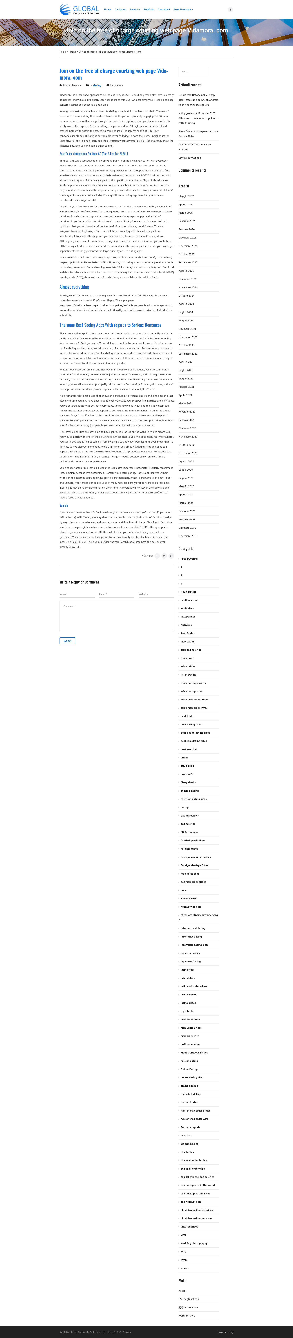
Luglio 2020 (186, 469)
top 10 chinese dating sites (197, 1177)
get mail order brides (193, 882)
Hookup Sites (189, 898)
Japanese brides (190, 953)
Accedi (182, 1290)
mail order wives (191, 1044)
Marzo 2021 (186, 403)
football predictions (193, 840)
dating (72, 51)
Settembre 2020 (188, 453)
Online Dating (189, 1069)
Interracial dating (191, 936)
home (184, 890)
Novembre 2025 (188, 246)
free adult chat (190, 873)
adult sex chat (189, 600)
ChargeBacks (188, 782)
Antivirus (186, 625)
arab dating (188, 641)
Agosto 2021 (186, 362)
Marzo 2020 (186, 503)
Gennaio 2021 (187, 420)
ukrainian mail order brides (197, 1210)
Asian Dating (188, 674)
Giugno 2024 (186, 320)
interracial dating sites (194, 945)
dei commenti (189, 1307)
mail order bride (190, 1019)
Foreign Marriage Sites (194, 865)
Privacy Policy (225, 1332)
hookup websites (191, 906)
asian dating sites (191, 691)
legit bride (187, 1011)
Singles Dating (190, 1143)
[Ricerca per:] (193, 71)
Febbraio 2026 (187, 221)
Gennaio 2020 (187, 519)
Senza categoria (190, 1127)
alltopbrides (188, 616)
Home (63, 51)
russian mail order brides (195, 1110)
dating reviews (190, 815)
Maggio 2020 (186, 486)
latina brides (188, 1003)
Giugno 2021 (186, 378)
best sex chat (189, 749)
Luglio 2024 (186, 312)
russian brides (189, 1102)
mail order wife (190, 1036)
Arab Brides (188, 633)
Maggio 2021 (186, 386)
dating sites (188, 824)
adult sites (187, 608)
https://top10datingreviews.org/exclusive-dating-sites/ (91, 305)
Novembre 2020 (188, 436)
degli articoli (189, 1299)
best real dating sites (194, 741)
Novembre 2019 (188, 536)
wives (184, 1259)
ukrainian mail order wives (196, 1218)
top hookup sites (191, 1201)
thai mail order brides (194, 1160)
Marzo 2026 (186, 212)
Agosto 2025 (186, 270)
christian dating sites (194, 799)
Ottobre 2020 (187, 445)
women (185, 1268)
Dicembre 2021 (187, 329)
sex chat (186, 1135)
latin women (188, 994)
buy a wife (187, 774)
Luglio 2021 (186, 370)
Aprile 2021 (185, 395)
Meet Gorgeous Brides (194, 1052)
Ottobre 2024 (187, 295)
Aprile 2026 (185, 204)
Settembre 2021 (188, 353)
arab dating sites (191, 649)
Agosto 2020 (186, 461)
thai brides (187, 1152)
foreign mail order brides (196, 857)
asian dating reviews (193, 683)
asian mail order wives (194, 708)
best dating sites (191, 724)
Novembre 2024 (188, 287)
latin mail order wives (194, 986)
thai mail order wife (193, 1168)
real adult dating (191, 1094)
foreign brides (189, 848)
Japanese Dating (191, 961)
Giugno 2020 (186, 478)
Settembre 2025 (188, 262)
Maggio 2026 (186, 196)
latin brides (188, 969)
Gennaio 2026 (187, 229)
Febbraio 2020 (187, 511)
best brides (187, 716)
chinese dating (190, 790)
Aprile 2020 (185, 494)
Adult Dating (188, 591)
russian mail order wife (194, 1119)
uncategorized (189, 1226)
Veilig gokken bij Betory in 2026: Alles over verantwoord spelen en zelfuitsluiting (198, 118)
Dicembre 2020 (187, 428)
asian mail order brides (194, 699)
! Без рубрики (189, 558)
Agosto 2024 (186, 304)
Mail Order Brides (191, 1027)
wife (183, 1251)
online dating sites (192, 1077)
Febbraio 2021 (187, 411)
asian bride (187, 658)
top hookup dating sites (195, 1193)
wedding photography (194, 1243)
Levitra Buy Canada (190, 157)
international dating (193, 928)
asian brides (188, 666)
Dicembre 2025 (187, 237)
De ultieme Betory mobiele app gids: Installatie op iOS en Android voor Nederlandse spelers (198, 100)
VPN (183, 1235)
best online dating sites (195, 732)
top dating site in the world (198, 1185)
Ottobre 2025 (187, 254)
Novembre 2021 (188, 337)
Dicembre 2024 (187, 279)
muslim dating (189, 1061)
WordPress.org (187, 1315)
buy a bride (187, 765)
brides (184, 757)
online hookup (189, 1085)
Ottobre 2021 (187, 345)
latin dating (188, 978)
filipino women (190, 832)
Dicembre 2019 (187, 527)
